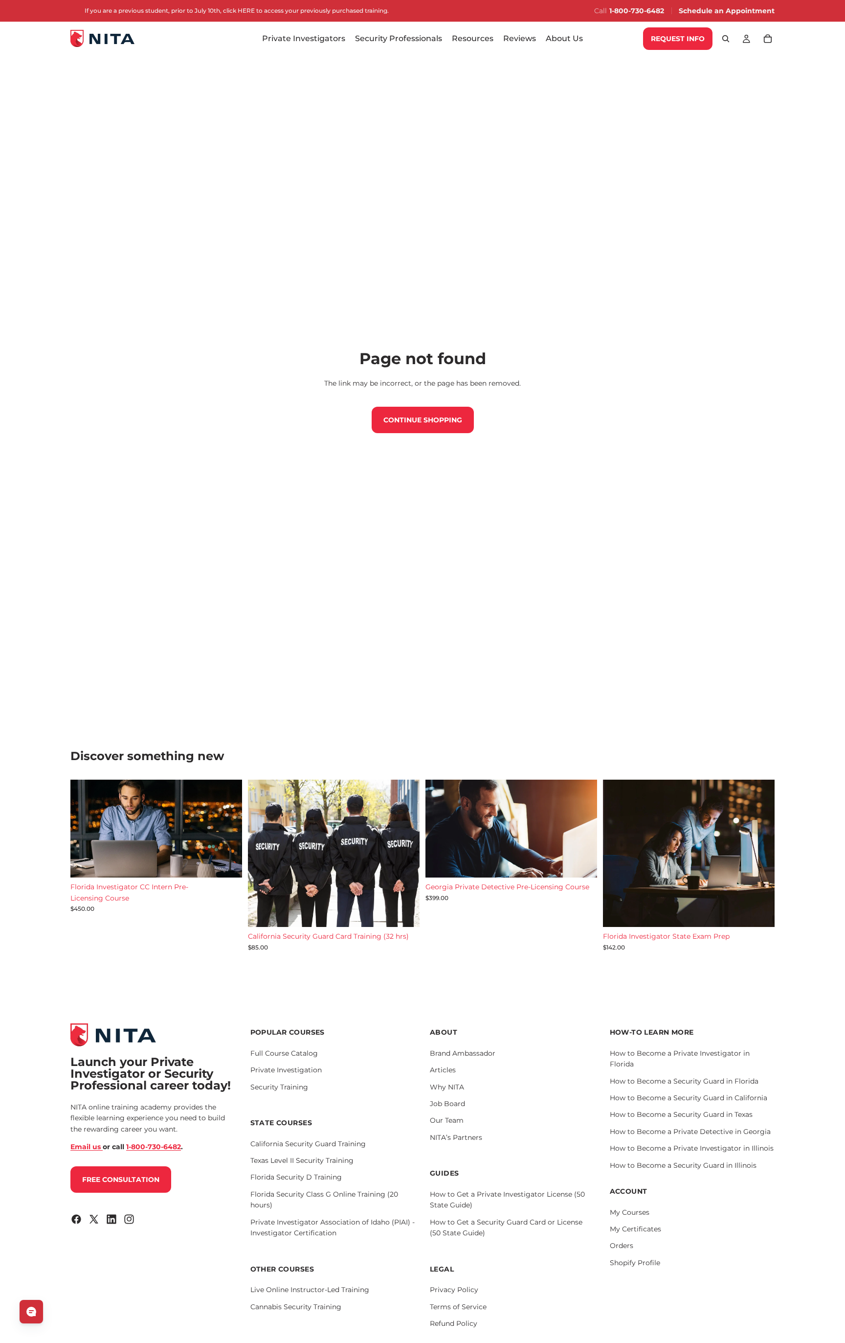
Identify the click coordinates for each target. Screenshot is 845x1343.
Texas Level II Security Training (302, 1160)
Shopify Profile (635, 1262)
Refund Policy (453, 1323)
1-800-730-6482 (636, 10)
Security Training (279, 1087)
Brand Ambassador (462, 1053)
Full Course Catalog (284, 1053)
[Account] (746, 38)
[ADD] (227, 862)
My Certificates (635, 1229)
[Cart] (767, 38)
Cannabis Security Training (295, 1306)
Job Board (447, 1103)
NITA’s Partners (456, 1137)
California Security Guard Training (308, 1143)
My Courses (629, 1212)
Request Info (678, 38)
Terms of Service (458, 1306)
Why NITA (447, 1087)
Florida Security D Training (296, 1177)
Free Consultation (120, 1179)
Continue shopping (422, 420)
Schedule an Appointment (727, 10)
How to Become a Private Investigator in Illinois (692, 1148)
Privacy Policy (454, 1289)
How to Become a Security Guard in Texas (681, 1114)
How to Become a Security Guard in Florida (684, 1081)
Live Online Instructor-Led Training (309, 1289)
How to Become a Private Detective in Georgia (690, 1131)
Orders (621, 1245)
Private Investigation (286, 1069)
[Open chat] (31, 1311)
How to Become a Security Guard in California (688, 1097)
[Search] (725, 38)
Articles (443, 1069)
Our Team (447, 1120)
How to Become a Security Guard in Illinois (683, 1165)
